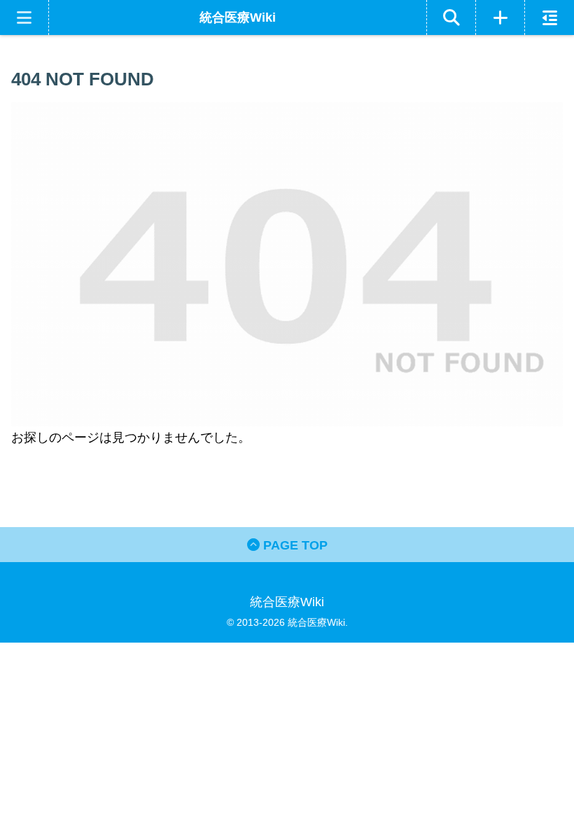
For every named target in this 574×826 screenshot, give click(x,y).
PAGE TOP (294, 545)
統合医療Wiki (238, 17)
